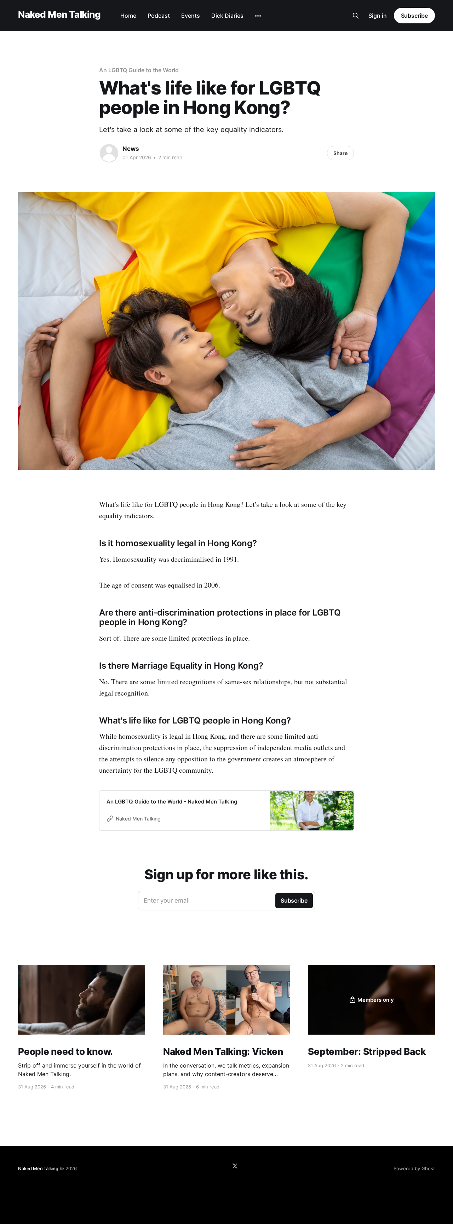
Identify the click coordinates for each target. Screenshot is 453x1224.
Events (190, 15)
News (130, 148)
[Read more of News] (109, 153)
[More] (258, 16)
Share (340, 153)
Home (128, 15)
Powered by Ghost (414, 1168)
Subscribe (414, 15)
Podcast (159, 15)
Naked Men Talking (59, 14)
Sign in (377, 15)
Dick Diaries (227, 15)
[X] (235, 1166)
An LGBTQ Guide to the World (139, 70)
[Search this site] (355, 15)
